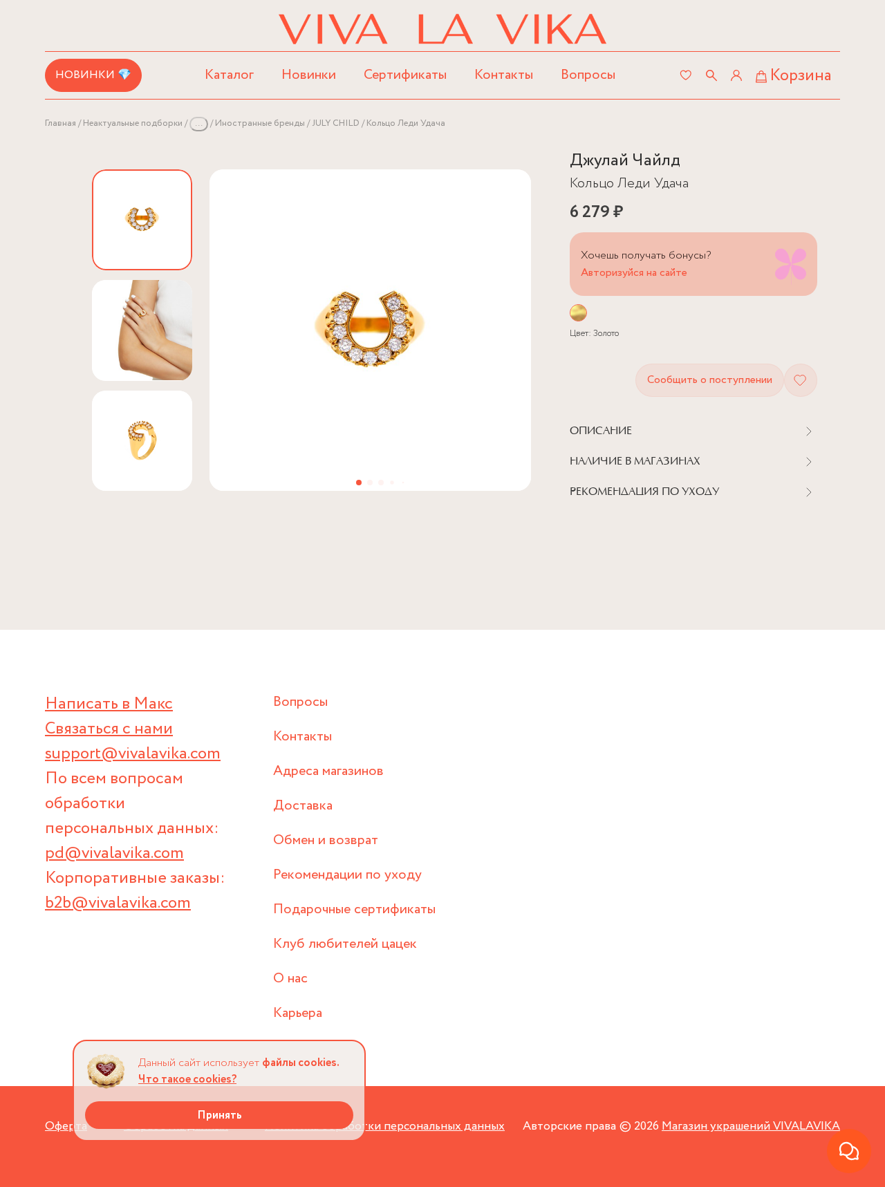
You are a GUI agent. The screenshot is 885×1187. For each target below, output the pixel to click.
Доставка (303, 806)
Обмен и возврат (325, 840)
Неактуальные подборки (133, 123)
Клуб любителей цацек (345, 944)
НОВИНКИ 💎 (93, 75)
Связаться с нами (109, 729)
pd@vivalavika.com (114, 853)
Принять (219, 1115)
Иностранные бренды (260, 123)
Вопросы (588, 75)
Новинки (308, 75)
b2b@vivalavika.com (118, 903)
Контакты (503, 75)
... (199, 123)
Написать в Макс (109, 704)
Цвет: (594, 333)
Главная (60, 123)
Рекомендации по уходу (347, 875)
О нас (290, 979)
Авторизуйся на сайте (634, 273)
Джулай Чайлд (625, 161)
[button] (359, 482)
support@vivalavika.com (133, 754)
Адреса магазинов (328, 771)
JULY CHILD (336, 123)
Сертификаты (405, 75)
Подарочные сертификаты (354, 909)
